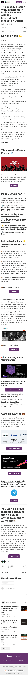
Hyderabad (4, 404)
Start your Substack (10, 670)
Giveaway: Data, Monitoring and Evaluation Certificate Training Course (10, 608)
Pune (9, 406)
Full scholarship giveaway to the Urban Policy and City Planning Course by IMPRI (9, 626)
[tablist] (8, 583)
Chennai (12, 402)
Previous (6, 572)
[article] (14, 611)
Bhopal (20, 400)
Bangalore (13, 400)
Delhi (17, 402)
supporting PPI (13, 132)
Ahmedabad (5, 400)
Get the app (20, 670)
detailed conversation (11, 77)
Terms (19, 666)
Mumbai (3, 406)
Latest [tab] (7, 602)
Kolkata (16, 404)
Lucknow (22, 404)
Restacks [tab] (11, 583)
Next (23, 572)
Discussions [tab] (13, 602)
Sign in (24, 2)
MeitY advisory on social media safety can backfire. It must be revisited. (13, 220)
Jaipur (11, 404)
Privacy (15, 666)
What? (3, 612)
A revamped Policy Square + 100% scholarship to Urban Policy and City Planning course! (9, 622)
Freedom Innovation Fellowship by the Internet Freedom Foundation (14, 228)
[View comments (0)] (8, 31)
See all (4, 648)
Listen (24, 27)
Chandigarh (4, 402)
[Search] (25, 602)
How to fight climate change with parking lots (12, 215)
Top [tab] (3, 602)
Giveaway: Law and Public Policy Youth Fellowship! (9, 636)
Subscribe (19, 2)
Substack (8, 673)
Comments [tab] (5, 583)
